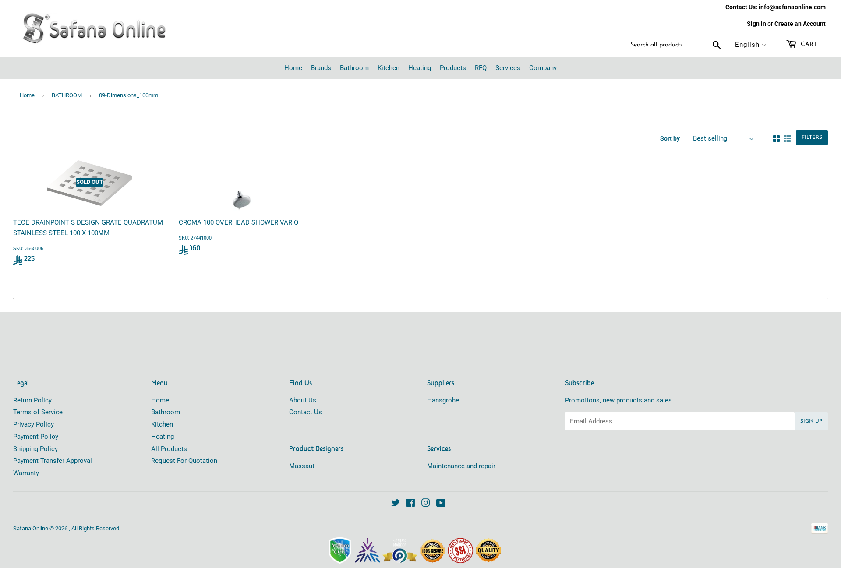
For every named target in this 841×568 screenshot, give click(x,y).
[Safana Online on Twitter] (395, 504)
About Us (302, 400)
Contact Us (305, 412)
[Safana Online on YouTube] (440, 504)
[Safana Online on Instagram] (425, 504)
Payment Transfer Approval (52, 461)
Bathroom (165, 412)
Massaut (301, 466)
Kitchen (162, 424)
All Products (169, 449)
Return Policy (32, 400)
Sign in (756, 23)
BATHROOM (67, 95)
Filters (812, 137)
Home (27, 95)
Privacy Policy (33, 424)
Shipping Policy (35, 449)
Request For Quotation (184, 461)
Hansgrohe (443, 400)
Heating (162, 437)
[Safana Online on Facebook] (410, 504)
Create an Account (800, 23)
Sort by (670, 138)
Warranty (26, 473)
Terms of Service (38, 412)
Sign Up (811, 421)
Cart (808, 44)
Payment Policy (35, 437)
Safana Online (30, 528)
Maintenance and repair (461, 466)
